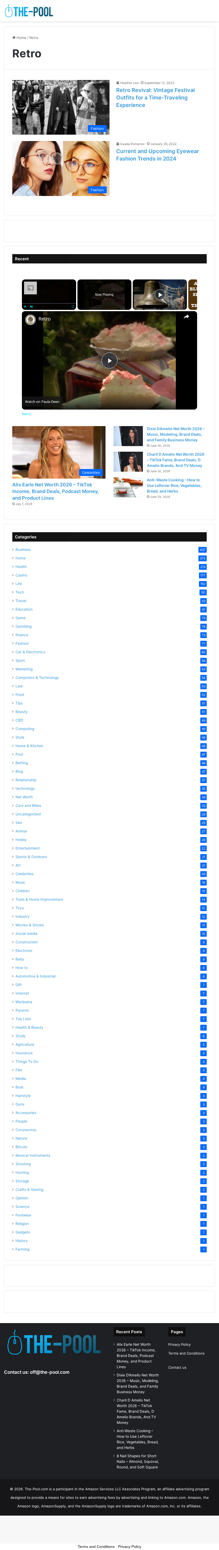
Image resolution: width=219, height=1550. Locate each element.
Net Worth (24, 797)
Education (24, 609)
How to (21, 968)
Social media (26, 933)
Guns (19, 1104)
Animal (21, 831)
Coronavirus (25, 1130)
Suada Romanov (132, 144)
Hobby (21, 840)
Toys (19, 908)
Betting (21, 763)
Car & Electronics (30, 652)
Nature (21, 1138)
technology (25, 788)
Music (20, 882)
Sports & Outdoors (31, 857)
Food (19, 694)
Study (20, 1036)
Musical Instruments (32, 1155)
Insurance (24, 1053)
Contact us (177, 1367)
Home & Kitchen (29, 746)
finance (21, 635)
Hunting (22, 1172)
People (21, 1121)
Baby (19, 959)
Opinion (21, 1198)
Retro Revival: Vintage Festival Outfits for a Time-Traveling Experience (155, 97)
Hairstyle (23, 1096)
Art (18, 865)
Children (22, 891)
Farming (22, 1249)
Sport (20, 660)
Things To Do (26, 1061)
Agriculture (24, 1044)
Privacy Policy (179, 1344)
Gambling (23, 626)
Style (19, 737)
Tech (19, 592)
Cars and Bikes (28, 805)
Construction (26, 942)
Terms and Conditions (186, 1353)
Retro (44, 319)
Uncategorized (28, 814)
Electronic (24, 950)
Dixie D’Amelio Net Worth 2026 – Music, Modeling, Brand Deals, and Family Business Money (176, 434)
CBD (19, 720)
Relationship (25, 780)
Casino (21, 575)
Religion (22, 1223)
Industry (22, 916)
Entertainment (27, 848)
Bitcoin (21, 1147)
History (21, 1241)
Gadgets (22, 1232)
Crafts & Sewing (29, 1189)
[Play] (25, 306)
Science (22, 1206)
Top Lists (23, 1019)
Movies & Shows (29, 925)
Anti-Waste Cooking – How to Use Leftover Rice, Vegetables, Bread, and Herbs (174, 485)
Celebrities (24, 874)
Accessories (25, 1113)
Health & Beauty (29, 1027)
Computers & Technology (37, 677)
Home (20, 37)
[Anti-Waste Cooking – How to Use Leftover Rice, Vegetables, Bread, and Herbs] (128, 487)
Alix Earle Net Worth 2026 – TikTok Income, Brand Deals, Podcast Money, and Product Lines (55, 491)
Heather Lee (129, 83)
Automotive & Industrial (35, 976)
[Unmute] (31, 306)
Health (21, 566)
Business (23, 549)
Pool (19, 754)
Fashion (22, 643)
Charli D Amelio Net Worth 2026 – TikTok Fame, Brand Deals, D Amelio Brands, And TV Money (175, 460)
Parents (22, 1010)
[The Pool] (29, 11)
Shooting (23, 1164)
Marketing (24, 669)
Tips (19, 703)
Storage (22, 1181)
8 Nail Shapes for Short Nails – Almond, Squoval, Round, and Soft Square (138, 1461)
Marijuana (23, 1002)
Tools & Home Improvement (39, 899)
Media (20, 1078)
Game (20, 618)
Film (18, 1070)
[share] (186, 316)
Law (19, 686)
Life (18, 584)
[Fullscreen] (73, 306)
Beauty (21, 712)
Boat (19, 1087)
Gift (18, 985)
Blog (19, 771)
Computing (24, 729)
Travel (20, 601)
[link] (30, 319)
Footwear (23, 1215)
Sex (18, 822)
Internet (22, 993)
